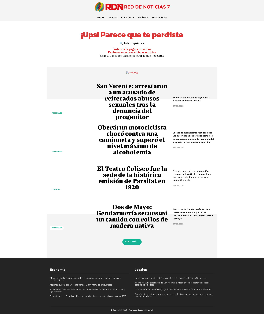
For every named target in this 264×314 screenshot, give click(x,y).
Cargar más (131, 241)
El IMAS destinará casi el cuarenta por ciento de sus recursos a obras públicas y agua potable (87, 290)
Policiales (57, 113)
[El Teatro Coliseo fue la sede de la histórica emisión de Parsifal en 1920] (70, 177)
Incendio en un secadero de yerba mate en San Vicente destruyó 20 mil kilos (170, 278)
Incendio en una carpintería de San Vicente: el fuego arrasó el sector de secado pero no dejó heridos (172, 284)
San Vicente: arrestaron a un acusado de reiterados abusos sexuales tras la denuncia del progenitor (132, 101)
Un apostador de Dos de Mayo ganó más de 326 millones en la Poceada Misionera (173, 289)
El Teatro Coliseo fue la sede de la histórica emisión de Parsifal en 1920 (132, 178)
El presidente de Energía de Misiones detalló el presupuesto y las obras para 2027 (88, 296)
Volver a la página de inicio (132, 49)
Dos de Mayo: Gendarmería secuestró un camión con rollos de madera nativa (132, 216)
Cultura (56, 189)
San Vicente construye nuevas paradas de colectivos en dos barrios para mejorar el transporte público (174, 295)
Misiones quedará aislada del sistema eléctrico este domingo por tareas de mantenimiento (85, 279)
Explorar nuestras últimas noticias (132, 52)
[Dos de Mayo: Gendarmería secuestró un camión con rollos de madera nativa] (70, 216)
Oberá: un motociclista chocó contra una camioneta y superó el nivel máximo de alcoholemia (132, 139)
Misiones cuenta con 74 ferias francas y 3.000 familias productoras (81, 285)
